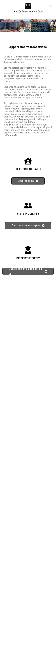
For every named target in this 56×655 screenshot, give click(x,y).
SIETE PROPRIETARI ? (28, 169)
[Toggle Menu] (50, 6)
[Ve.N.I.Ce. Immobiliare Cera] (28, 11)
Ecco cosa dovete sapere (26, 225)
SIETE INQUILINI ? (28, 213)
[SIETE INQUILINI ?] (28, 206)
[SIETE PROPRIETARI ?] (28, 161)
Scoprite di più (26, 180)
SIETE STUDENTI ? (28, 258)
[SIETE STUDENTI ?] (28, 250)
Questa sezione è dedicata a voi (25, 271)
